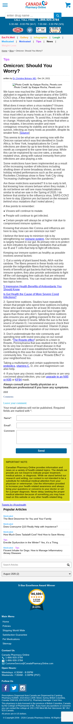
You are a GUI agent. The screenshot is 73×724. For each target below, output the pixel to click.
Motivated (25, 41)
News (50, 41)
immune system (34, 238)
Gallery (24, 37)
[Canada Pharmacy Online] (36, 8)
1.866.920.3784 (48, 19)
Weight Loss (9, 45)
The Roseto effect (23, 340)
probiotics (9, 365)
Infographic (40, 37)
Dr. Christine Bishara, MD (24, 78)
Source (24, 132)
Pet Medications (11, 639)
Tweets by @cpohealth (14, 504)
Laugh (56, 37)
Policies (7, 626)
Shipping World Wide (14, 630)
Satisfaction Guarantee (15, 634)
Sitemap (7, 643)
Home (4, 51)
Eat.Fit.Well (8, 37)
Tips (38, 41)
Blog (12, 51)
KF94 (18, 379)
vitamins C (22, 365)
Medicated (8, 41)
